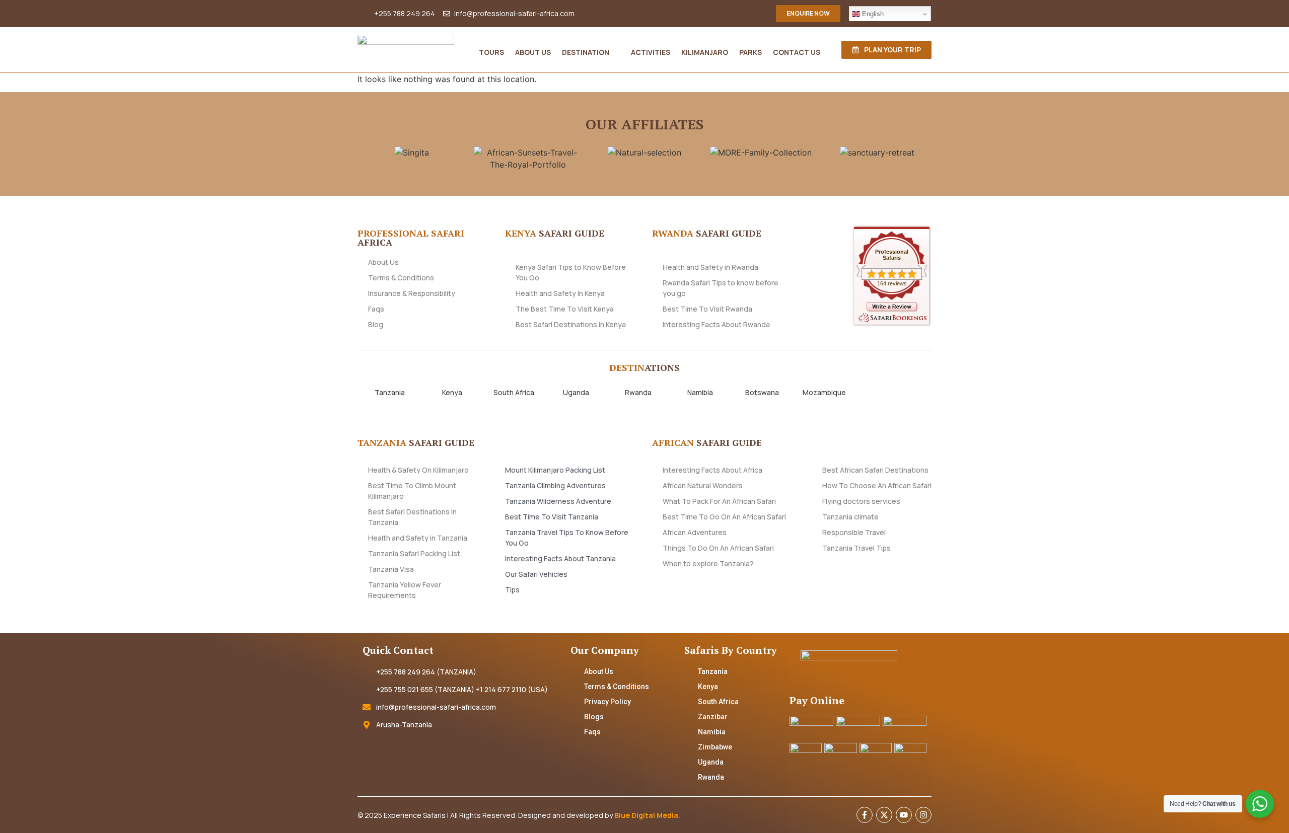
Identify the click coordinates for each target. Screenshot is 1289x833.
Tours (491, 52)
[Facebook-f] (864, 815)
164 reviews (892, 283)
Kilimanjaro (704, 52)
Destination (585, 52)
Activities (650, 52)
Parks (750, 52)
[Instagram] (923, 815)
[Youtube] (904, 815)
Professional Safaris (891, 255)
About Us (533, 52)
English (872, 14)
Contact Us (796, 52)
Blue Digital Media (646, 815)
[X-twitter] (884, 815)
